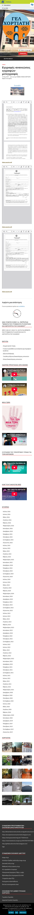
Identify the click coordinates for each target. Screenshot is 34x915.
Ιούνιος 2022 (6, 647)
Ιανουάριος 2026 (8, 528)
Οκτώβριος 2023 (8, 605)
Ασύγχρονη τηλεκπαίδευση (10, 881)
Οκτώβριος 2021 (8, 670)
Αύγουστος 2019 (8, 732)
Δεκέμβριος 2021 (8, 664)
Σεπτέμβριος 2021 (8, 672)
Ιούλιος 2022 (6, 644)
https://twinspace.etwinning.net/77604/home (15, 837)
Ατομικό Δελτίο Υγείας (9, 346)
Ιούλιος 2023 (6, 613)
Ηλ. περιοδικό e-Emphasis (9, 869)
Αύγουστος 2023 (8, 610)
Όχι (16, 912)
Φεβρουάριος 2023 (8, 627)
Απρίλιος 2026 (7, 520)
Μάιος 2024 (6, 585)
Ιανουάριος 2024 (8, 596)
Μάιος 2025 (6, 551)
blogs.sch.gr (5, 857)
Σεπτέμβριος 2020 (8, 701)
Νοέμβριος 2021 (7, 667)
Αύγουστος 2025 (8, 542)
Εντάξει (11, 912)
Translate (23, 53)
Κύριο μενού (9, 58)
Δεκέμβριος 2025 (8, 531)
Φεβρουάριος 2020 (8, 715)
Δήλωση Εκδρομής (8, 353)
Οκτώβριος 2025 (8, 537)
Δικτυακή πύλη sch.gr (8, 863)
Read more (23, 912)
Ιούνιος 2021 (6, 678)
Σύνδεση (8, 2)
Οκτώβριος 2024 (8, 571)
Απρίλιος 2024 (7, 588)
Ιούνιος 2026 (6, 514)
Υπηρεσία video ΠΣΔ (8, 878)
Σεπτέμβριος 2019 (8, 729)
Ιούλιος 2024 (6, 579)
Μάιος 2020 (6, 706)
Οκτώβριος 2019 (8, 726)
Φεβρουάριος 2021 (8, 689)
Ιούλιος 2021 (6, 675)
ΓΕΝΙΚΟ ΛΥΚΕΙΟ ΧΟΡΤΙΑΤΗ (23, 77)
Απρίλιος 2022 (7, 653)
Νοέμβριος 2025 (7, 534)
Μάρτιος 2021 (7, 687)
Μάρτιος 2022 (7, 655)
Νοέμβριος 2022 (7, 636)
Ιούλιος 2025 (6, 545)
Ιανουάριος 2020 (8, 718)
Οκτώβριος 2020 (8, 698)
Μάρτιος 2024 (7, 590)
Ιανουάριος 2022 (8, 661)
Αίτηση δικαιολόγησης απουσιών (12, 359)
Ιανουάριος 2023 (8, 630)
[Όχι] (32, 909)
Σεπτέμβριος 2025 (8, 540)
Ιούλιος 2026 (6, 511)
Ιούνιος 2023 (6, 616)
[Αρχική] (3, 2)
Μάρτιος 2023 (7, 624)
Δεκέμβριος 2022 (8, 633)
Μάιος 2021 (6, 681)
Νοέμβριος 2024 (7, 568)
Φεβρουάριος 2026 (8, 525)
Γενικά (3, 64)
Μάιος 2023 (6, 619)
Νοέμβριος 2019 (7, 723)
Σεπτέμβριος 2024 (8, 573)
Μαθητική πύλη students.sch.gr (11, 866)
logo (3, 846)
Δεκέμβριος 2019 (8, 720)
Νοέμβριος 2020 (7, 695)
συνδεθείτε (21, 306)
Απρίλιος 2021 (7, 684)
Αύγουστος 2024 (8, 576)
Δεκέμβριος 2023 (8, 599)
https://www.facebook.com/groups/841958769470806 (18, 840)
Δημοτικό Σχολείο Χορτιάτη (10, 900)
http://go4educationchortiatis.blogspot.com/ (14, 843)
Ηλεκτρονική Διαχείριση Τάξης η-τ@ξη (13, 872)
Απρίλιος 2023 (7, 622)
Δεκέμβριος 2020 (8, 692)
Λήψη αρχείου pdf (7, 162)
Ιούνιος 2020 (6, 704)
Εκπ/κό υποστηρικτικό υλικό (10, 884)
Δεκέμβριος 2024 (8, 565)
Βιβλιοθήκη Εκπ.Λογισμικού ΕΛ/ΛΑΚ (13, 875)
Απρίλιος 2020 (7, 709)
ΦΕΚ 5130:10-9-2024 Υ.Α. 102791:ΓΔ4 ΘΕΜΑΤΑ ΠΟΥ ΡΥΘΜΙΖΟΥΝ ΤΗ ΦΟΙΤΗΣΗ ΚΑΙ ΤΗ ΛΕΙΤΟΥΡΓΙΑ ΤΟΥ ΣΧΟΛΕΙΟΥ (16, 332)
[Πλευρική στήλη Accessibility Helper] (32, 5)
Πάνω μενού (7, 5)
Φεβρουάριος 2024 (8, 593)
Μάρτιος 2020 (7, 712)
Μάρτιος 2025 (7, 556)
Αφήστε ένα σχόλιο (7, 78)
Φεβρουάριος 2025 (8, 559)
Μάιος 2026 (6, 517)
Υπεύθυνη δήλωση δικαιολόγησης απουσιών (16, 356)
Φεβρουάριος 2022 (8, 658)
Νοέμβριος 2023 (7, 602)
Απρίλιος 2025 (7, 554)
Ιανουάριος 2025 (8, 562)
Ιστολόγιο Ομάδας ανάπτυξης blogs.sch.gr (14, 860)
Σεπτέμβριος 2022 (8, 641)
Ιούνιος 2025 (6, 548)
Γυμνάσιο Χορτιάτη (7, 897)
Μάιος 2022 (6, 650)
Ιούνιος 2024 (6, 582)
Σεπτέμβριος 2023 (8, 607)
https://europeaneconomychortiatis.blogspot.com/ (16, 834)
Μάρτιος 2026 (7, 523)
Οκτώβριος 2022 (8, 638)
